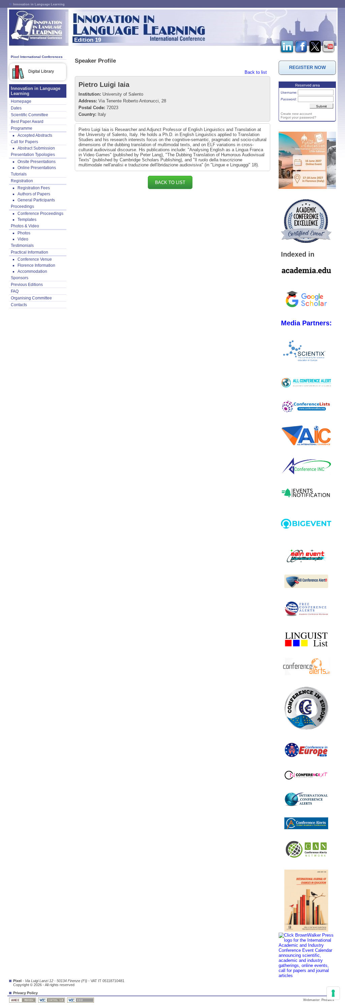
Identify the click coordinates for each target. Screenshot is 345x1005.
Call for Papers (24, 141)
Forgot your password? (298, 117)
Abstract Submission (36, 148)
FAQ (15, 291)
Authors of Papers (34, 194)
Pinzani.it (327, 1000)
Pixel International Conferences (37, 57)
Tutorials (19, 174)
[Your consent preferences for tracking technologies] (333, 993)
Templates (27, 219)
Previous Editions (27, 284)
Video (23, 239)
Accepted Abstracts (35, 135)
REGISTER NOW (307, 67)
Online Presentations (37, 167)
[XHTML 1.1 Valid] (52, 1000)
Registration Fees (34, 188)
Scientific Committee (29, 114)
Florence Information (36, 265)
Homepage (21, 101)
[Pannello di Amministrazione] (23, 1000)
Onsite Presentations (37, 161)
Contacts (19, 304)
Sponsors (19, 277)
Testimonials (22, 245)
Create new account (296, 114)
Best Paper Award (27, 121)
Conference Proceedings (40, 213)
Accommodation (32, 271)
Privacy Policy (25, 993)
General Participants (36, 200)
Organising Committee (31, 298)
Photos (24, 233)
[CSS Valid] (81, 1000)
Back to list (256, 72)
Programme (21, 128)
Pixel (17, 981)
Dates (16, 108)
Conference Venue (35, 259)
